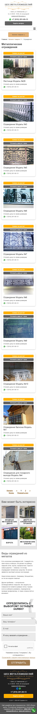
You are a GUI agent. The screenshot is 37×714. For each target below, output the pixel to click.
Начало (10, 491)
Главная (4, 39)
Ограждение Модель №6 (15, 211)
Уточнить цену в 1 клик (18, 57)
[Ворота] (10, 533)
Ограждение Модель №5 (15, 168)
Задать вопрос (18, 23)
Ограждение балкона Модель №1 (17, 428)
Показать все (22, 493)
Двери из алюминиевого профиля (27, 521)
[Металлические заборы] (28, 533)
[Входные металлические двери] (10, 512)
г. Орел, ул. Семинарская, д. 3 (18, 11)
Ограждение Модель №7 (15, 254)
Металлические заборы (27, 543)
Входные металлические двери (9, 521)
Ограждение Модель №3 (15, 124)
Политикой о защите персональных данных (18, 657)
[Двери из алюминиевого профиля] (28, 512)
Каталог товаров (14, 39)
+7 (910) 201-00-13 (20, 19)
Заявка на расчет (18, 53)
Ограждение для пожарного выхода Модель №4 (16, 474)
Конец (11, 493)
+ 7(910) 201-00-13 (12, 87)
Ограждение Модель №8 (15, 297)
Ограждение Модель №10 (15, 384)
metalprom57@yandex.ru (18, 16)
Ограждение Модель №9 (15, 341)
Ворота (9, 543)
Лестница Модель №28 (14, 81)
